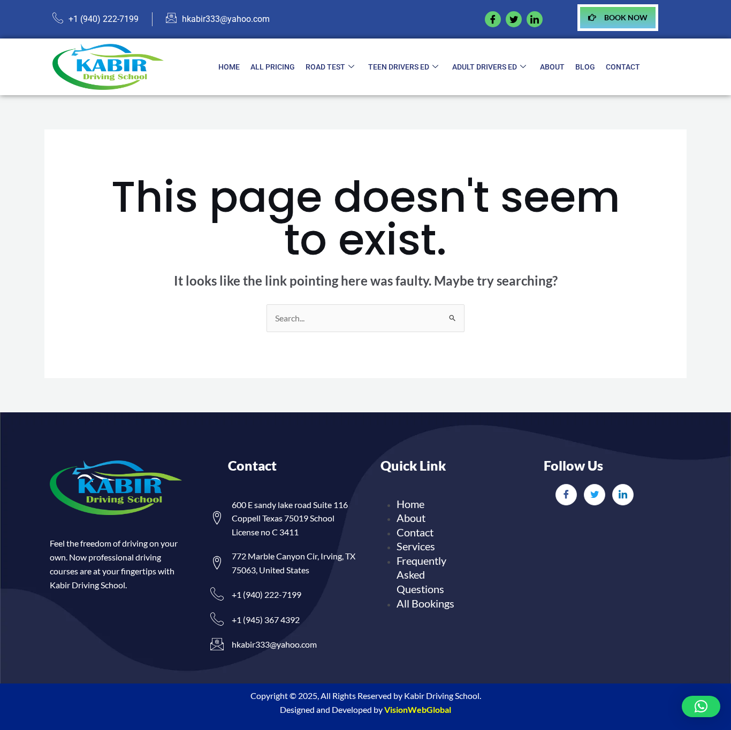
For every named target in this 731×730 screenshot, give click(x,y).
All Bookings (425, 603)
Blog (585, 67)
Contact (623, 67)
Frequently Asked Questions (421, 574)
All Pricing (272, 67)
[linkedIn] (535, 19)
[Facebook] (493, 19)
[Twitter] (594, 494)
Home (229, 67)
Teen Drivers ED (398, 67)
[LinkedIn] (623, 494)
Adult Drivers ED (484, 67)
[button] (701, 706)
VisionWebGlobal (417, 709)
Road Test (325, 67)
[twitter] (514, 19)
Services (416, 546)
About (552, 67)
